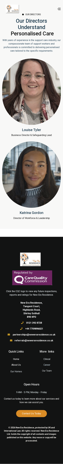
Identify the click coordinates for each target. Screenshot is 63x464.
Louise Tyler (31, 130)
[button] (59, 8)
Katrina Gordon (31, 213)
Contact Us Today (31, 413)
